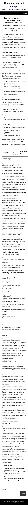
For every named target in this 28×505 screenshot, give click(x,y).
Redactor (14, 30)
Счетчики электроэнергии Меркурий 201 (15, 471)
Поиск (4, 489)
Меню (25, 13)
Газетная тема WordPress (14, 502)
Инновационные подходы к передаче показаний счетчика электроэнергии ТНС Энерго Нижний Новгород (14, 478)
